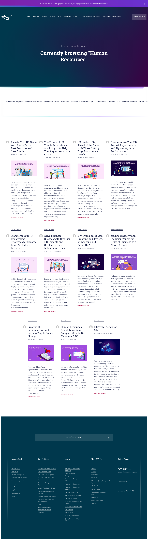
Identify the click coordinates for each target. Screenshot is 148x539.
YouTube (126, 491)
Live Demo (14, 487)
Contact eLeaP (122, 481)
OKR (39, 504)
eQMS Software (96, 486)
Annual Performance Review (73, 495)
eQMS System (95, 489)
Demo (59, 16)
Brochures (41, 512)
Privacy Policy (15, 493)
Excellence (14, 471)
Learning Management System (90, 16)
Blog (75, 16)
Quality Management (17, 481)
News (13, 496)
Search (109, 437)
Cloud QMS (94, 497)
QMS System (69, 512)
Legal (13, 490)
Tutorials (93, 471)
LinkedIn (120, 491)
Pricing (52, 16)
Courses (44, 16)
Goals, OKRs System (44, 471)
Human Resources (16, 136)
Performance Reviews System (47, 468)
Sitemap (93, 503)
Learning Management (17, 474)
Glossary (94, 477)
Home (28, 16)
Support (93, 468)
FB (133, 491)
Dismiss (144, 4)
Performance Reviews (71, 498)
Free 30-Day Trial (139, 16)
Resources (67, 16)
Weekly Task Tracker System (46, 488)
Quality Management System (112, 16)
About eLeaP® (15, 468)
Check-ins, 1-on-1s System (46, 474)
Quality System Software (72, 515)
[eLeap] (14, 17)
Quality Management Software (73, 506)
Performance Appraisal (71, 492)
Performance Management (19, 477)
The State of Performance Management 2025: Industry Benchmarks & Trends (83, 4)
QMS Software (69, 509)
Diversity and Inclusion (117, 229)
